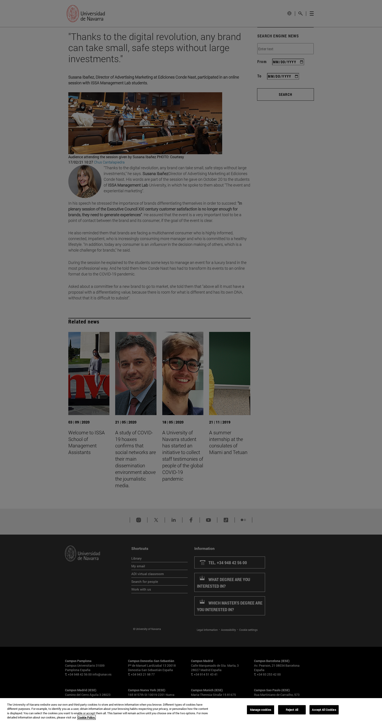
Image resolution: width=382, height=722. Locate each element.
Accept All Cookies (324, 710)
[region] (191, 710)
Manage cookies (260, 710)
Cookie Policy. (86, 717)
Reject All (292, 710)
